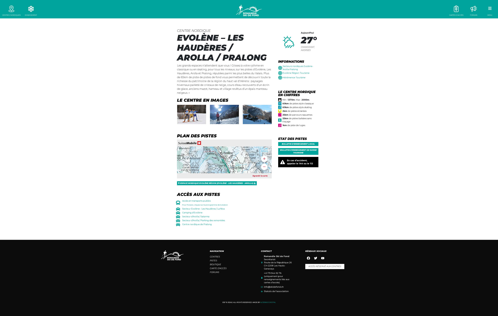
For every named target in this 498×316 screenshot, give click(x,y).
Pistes (213, 260)
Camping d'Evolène (192, 212)
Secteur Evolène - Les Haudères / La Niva (203, 209)
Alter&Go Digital (268, 302)
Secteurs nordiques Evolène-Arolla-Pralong (298, 68)
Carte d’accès (218, 268)
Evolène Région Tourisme (296, 73)
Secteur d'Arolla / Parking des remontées (203, 220)
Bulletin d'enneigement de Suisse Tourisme (298, 151)
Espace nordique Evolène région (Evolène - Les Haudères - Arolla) (217, 183)
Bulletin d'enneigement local (298, 144)
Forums (214, 272)
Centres (215, 256)
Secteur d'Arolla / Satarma (195, 216)
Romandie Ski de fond (249, 10)
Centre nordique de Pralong (197, 224)
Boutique (215, 264)
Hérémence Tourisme (294, 77)
